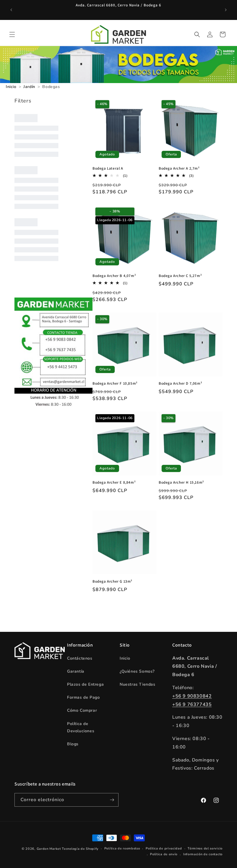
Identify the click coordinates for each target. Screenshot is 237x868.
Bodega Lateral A (107, 168)
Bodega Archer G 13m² (112, 581)
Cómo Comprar (82, 710)
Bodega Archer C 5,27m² (180, 276)
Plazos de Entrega (85, 684)
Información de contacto (203, 854)
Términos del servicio (205, 848)
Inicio (125, 658)
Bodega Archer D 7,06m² (180, 383)
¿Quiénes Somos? (137, 671)
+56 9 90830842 (192, 696)
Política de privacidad (164, 848)
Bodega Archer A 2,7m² (179, 168)
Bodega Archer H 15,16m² (181, 482)
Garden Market (49, 849)
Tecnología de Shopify (80, 849)
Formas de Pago (83, 697)
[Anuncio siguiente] (225, 9)
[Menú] (12, 34)
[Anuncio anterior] (11, 9)
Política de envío (163, 854)
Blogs (73, 744)
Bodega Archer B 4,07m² (114, 276)
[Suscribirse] (111, 800)
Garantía (75, 671)
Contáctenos (79, 658)
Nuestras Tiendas (137, 684)
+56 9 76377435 (192, 704)
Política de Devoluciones (80, 727)
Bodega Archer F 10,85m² (115, 383)
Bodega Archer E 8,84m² (114, 482)
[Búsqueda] (197, 34)
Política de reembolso (122, 848)
